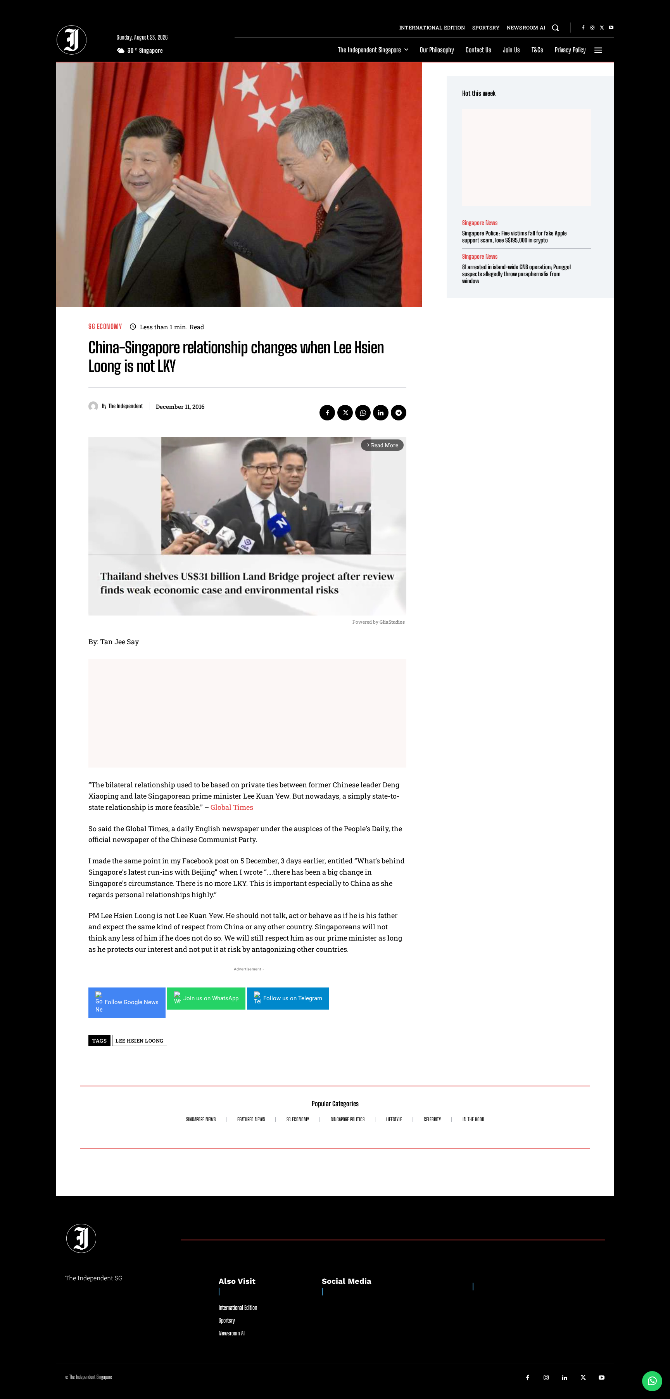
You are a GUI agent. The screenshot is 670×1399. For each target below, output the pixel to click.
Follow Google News (132, 1002)
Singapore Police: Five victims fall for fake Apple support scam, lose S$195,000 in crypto (514, 237)
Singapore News (479, 223)
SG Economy (105, 326)
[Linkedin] (381, 412)
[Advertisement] (247, 713)
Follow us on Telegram (292, 998)
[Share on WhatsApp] (652, 1381)
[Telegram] (398, 412)
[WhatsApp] (363, 412)
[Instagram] (592, 28)
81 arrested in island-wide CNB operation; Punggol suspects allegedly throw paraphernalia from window (516, 273)
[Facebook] (583, 28)
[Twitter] (601, 28)
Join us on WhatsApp (210, 998)
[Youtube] (611, 28)
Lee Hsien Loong (140, 1040)
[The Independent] (95, 406)
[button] (555, 27)
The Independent (126, 406)
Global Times (232, 807)
